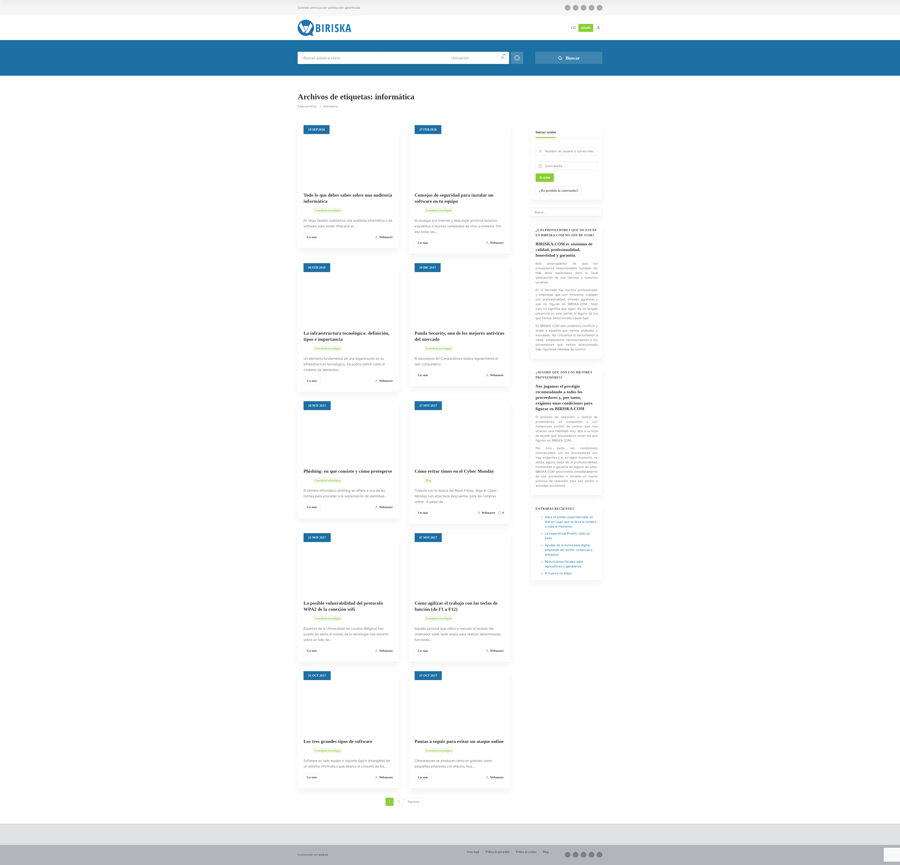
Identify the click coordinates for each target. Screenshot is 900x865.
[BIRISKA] (325, 28)
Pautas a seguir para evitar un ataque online (459, 741)
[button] (598, 28)
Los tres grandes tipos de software (338, 741)
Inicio (312, 106)
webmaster (386, 237)
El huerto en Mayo (558, 573)
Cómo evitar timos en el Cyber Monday (454, 471)
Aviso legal (473, 852)
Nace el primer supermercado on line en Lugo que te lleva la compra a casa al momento (570, 521)
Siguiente (414, 801)
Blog (428, 480)
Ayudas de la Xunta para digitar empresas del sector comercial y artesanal (568, 549)
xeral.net (323, 854)
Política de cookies (526, 852)
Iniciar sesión (546, 132)
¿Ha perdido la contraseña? (558, 190)
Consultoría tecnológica (328, 210)
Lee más (312, 237)
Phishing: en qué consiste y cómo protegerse (348, 471)
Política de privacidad (497, 852)
